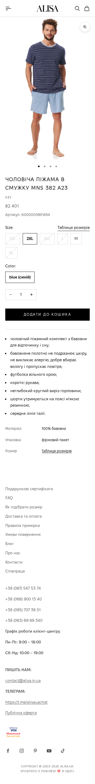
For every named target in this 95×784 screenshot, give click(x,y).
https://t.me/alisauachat (26, 702)
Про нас (12, 553)
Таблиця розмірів (74, 227)
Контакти (13, 562)
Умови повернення (23, 534)
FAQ (9, 498)
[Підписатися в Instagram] (21, 750)
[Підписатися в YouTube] (49, 750)
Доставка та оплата (23, 516)
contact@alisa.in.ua (23, 680)
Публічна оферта (21, 712)
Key (8, 197)
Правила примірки (22, 525)
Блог (9, 543)
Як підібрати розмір (23, 507)
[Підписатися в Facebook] (8, 750)
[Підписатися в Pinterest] (35, 750)
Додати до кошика (47, 314)
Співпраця (15, 571)
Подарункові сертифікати (29, 489)
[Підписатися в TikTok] (62, 750)
